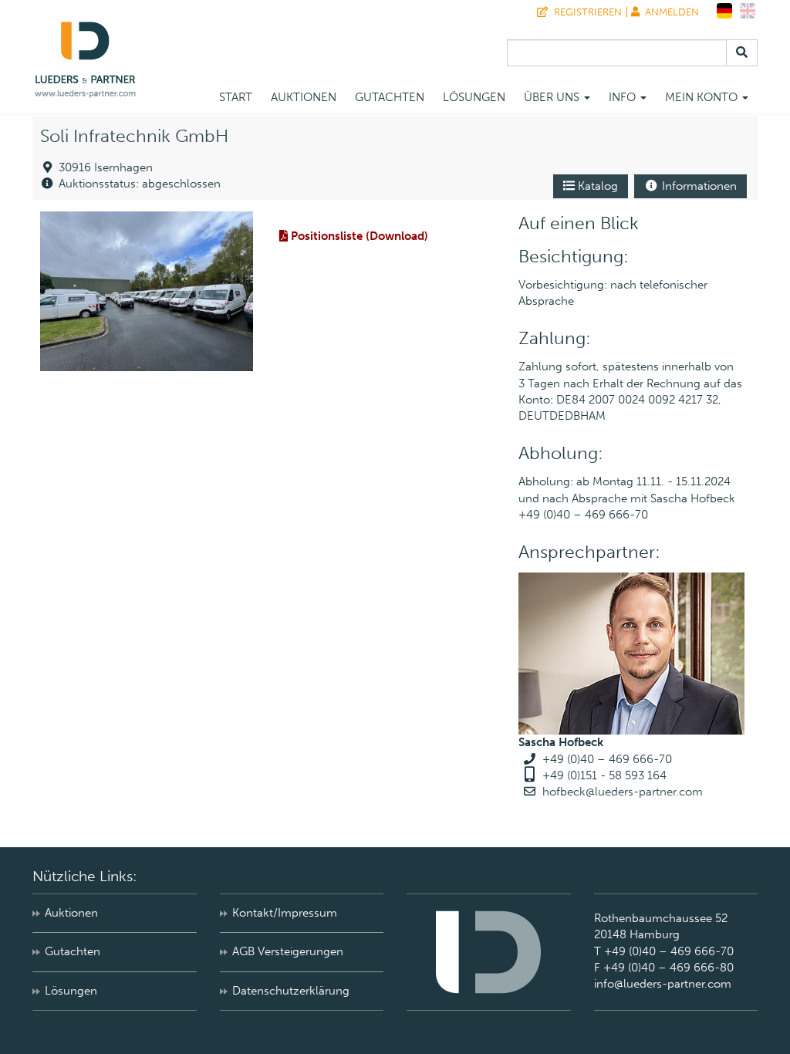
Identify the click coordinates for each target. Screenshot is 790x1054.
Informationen (698, 186)
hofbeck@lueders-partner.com (622, 792)
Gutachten (389, 97)
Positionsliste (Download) (358, 236)
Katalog (596, 186)
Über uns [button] (553, 97)
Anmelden (669, 12)
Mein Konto (703, 97)
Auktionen (303, 97)
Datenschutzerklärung (290, 991)
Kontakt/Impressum (284, 913)
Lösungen (474, 97)
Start (235, 97)
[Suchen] (742, 52)
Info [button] (624, 97)
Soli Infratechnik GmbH (134, 136)
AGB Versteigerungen (287, 951)
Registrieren (585, 12)
